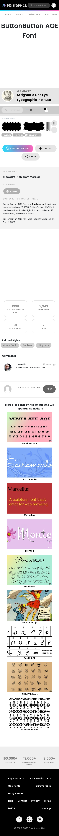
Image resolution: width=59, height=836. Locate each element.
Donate (13, 191)
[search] (39, 5)
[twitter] (29, 819)
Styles (19, 14)
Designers (49, 762)
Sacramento (30, 479)
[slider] (31, 110)
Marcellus (29, 515)
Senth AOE (29, 658)
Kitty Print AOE (30, 693)
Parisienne (29, 586)
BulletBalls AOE (29, 729)
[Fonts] (15, 5)
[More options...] (54, 130)
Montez (29, 550)
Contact (22, 800)
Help (10, 800)
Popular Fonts (16, 778)
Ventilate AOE (29, 443)
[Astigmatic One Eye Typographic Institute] (9, 96)
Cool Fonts (14, 785)
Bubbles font (39, 204)
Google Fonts (15, 793)
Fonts (8, 14)
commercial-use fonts (30, 763)
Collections (34, 14)
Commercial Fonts (40, 778)
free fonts (10, 762)
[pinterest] (40, 819)
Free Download (20, 148)
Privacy (35, 800)
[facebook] (19, 819)
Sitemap (46, 808)
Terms (47, 800)
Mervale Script (29, 622)
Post (49, 389)
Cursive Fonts (43, 785)
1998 (15, 306)
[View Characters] (54, 123)
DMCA (11, 808)
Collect (48, 148)
